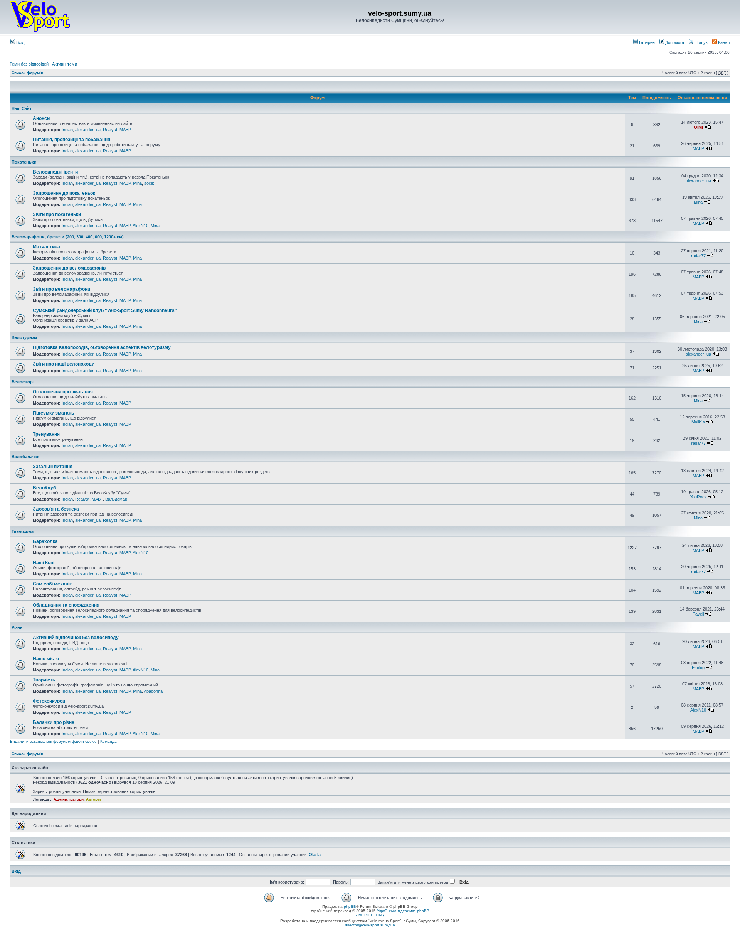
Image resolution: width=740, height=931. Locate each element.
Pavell (698, 614)
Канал (723, 42)
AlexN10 (140, 225)
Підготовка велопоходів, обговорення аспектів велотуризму (102, 347)
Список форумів (27, 73)
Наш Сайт (22, 108)
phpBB (350, 906)
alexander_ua (88, 129)
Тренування (46, 434)
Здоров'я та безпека (56, 509)
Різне (17, 627)
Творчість (44, 680)
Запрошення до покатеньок (64, 193)
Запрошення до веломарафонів (69, 268)
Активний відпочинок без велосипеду (76, 637)
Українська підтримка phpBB (403, 911)
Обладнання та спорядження (66, 605)
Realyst (110, 129)
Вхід (19, 42)
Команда (108, 741)
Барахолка (45, 541)
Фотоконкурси (49, 701)
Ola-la (315, 854)
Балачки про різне (53, 722)
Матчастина (46, 247)
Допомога (674, 42)
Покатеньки (24, 162)
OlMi (698, 127)
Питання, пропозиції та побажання (71, 139)
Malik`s (698, 422)
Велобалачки (26, 456)
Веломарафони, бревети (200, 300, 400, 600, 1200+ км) (68, 236)
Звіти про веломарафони (61, 289)
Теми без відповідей (29, 64)
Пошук (700, 42)
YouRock (698, 496)
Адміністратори (69, 799)
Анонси (41, 118)
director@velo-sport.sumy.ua (370, 925)
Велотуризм (24, 337)
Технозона (23, 531)
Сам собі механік (52, 584)
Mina (137, 183)
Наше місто (46, 658)
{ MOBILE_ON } (370, 915)
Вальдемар (116, 499)
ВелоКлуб (44, 488)
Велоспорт (23, 381)
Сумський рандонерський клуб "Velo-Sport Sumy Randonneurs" (105, 310)
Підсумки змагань (53, 413)
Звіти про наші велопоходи (63, 364)
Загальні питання (52, 466)
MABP (125, 129)
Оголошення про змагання (63, 392)
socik (149, 183)
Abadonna (153, 691)
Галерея (646, 42)
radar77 (698, 255)
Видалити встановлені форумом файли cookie (53, 741)
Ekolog (698, 667)
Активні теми (64, 64)
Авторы (93, 799)
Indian (67, 129)
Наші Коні (43, 562)
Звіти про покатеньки (57, 214)
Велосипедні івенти (55, 172)
